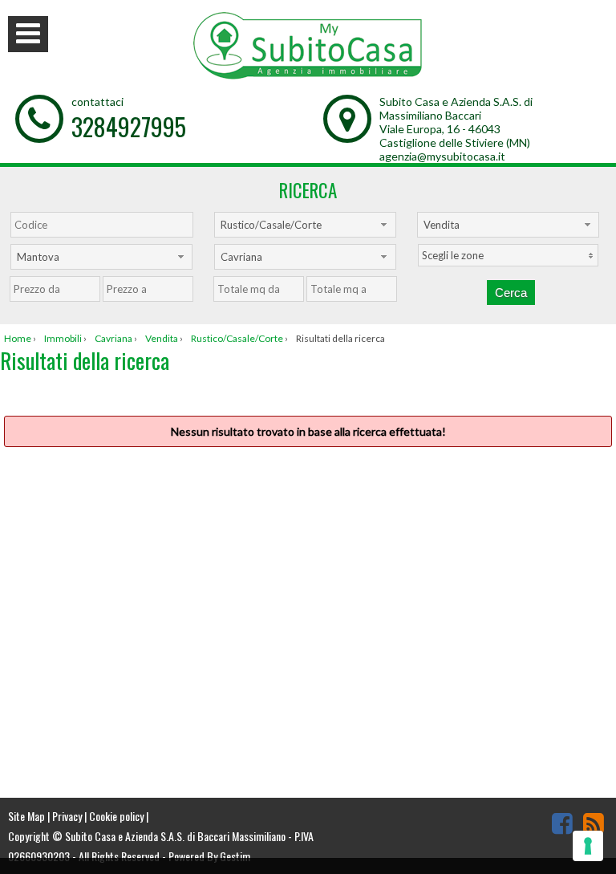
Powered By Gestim (209, 856)
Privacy (67, 815)
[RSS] (593, 823)
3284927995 (128, 126)
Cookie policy (116, 815)
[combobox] (305, 225)
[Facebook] (562, 823)
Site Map (26, 815)
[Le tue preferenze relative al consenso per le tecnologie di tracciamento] (588, 846)
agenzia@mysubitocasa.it (442, 156)
